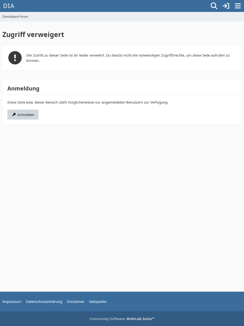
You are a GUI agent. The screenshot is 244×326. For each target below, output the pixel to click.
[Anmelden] (226, 6)
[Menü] (238, 6)
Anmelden (25, 114)
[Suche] (214, 6)
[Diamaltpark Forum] (8, 6)
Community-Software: (122, 318)
